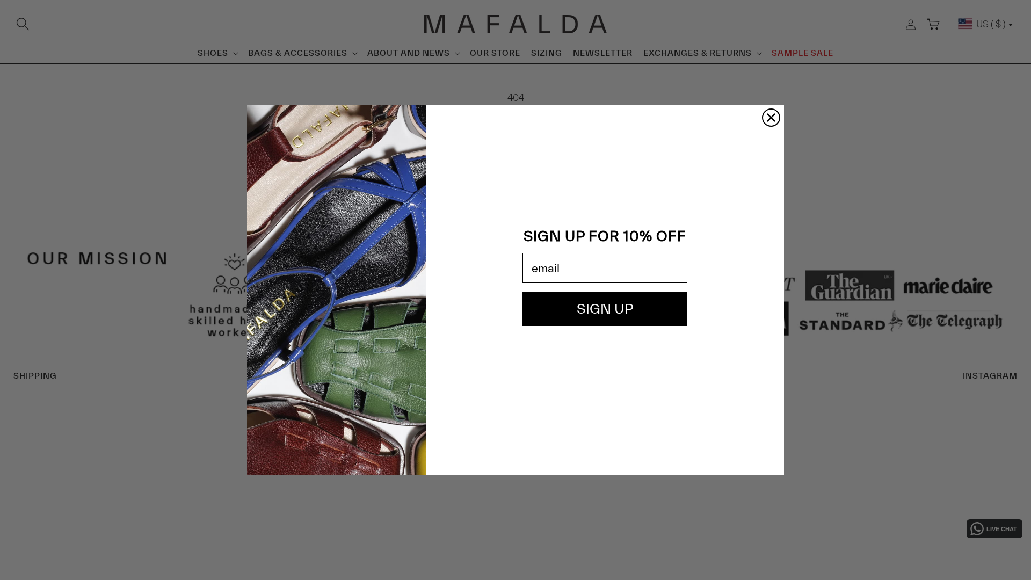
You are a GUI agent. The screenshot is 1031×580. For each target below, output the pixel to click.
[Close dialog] (771, 117)
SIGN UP (605, 308)
